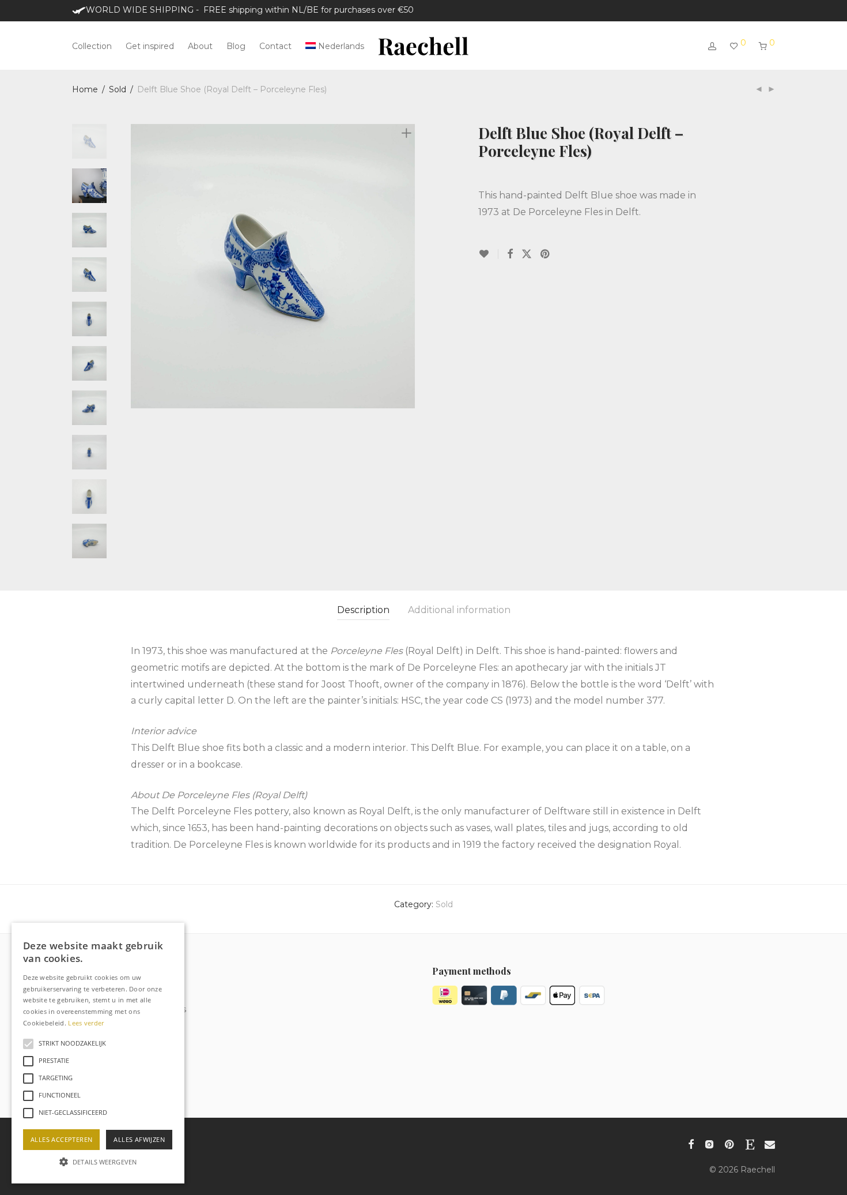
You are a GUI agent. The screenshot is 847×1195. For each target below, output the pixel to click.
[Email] (770, 1143)
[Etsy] (750, 1143)
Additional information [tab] (459, 609)
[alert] (98, 1053)
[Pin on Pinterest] (545, 254)
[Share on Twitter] (526, 254)
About (200, 46)
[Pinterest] (730, 1143)
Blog (235, 46)
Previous (138, 266)
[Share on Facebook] (510, 254)
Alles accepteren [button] (61, 1139)
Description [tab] (363, 609)
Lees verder (86, 1023)
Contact (275, 46)
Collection (92, 46)
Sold (117, 89)
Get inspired (150, 46)
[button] (98, 1162)
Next (408, 266)
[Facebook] (691, 1143)
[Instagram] (709, 1143)
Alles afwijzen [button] (139, 1139)
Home (85, 89)
